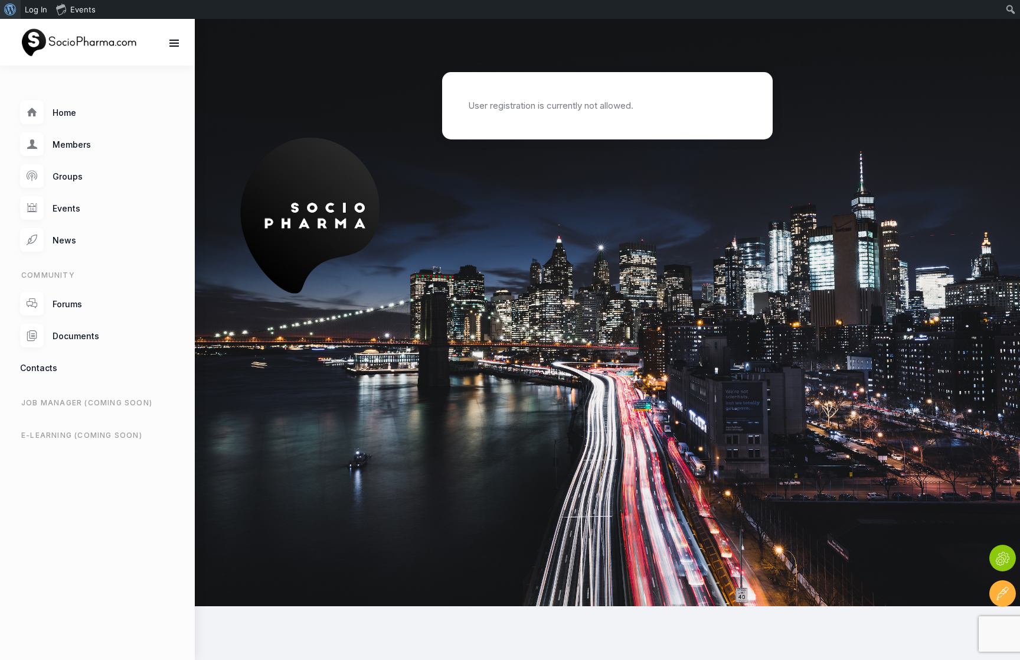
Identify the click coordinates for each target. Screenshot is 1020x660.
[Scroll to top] (1002, 629)
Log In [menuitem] (36, 9)
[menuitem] (10, 9)
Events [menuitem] (83, 9)
